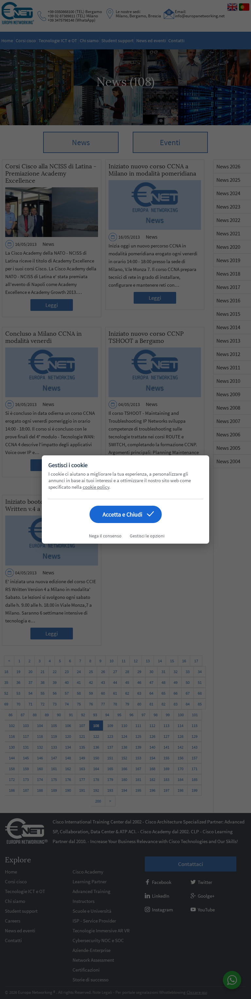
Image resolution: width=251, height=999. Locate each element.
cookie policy (96, 487)
